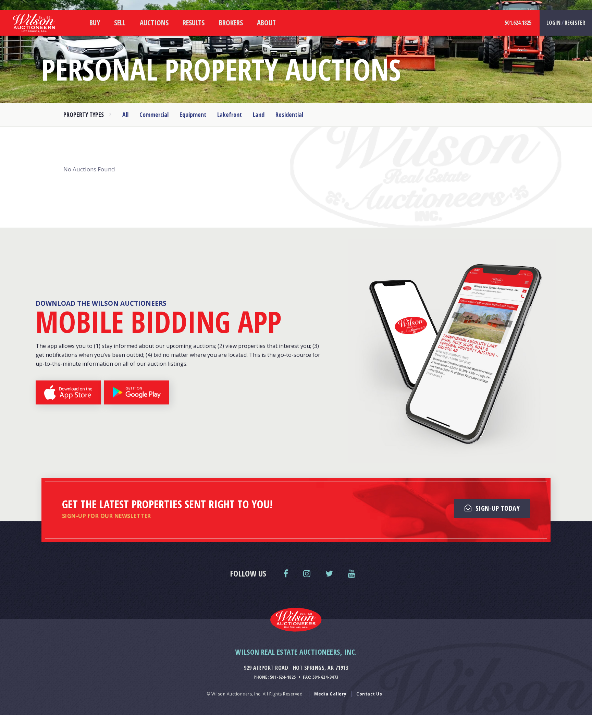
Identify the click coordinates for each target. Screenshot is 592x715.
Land (258, 114)
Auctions (154, 22)
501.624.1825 (518, 22)
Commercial (154, 114)
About (266, 22)
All (125, 114)
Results (194, 22)
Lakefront (229, 114)
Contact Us (369, 694)
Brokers (231, 22)
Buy (94, 22)
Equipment (193, 114)
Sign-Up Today (496, 508)
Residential (289, 114)
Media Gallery (330, 694)
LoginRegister (565, 22)
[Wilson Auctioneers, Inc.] (34, 34)
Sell (119, 22)
